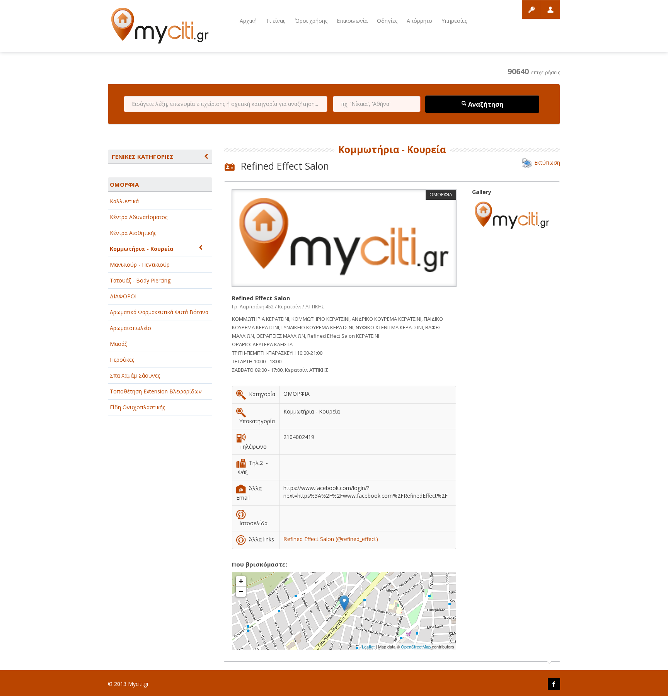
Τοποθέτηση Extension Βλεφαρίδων (156, 391)
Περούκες (122, 359)
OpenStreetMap (416, 646)
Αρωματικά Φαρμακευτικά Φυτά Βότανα (159, 312)
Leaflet (368, 646)
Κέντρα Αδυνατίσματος (138, 217)
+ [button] (241, 581)
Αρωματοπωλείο (130, 328)
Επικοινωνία (352, 20)
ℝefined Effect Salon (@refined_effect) (330, 539)
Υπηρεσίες (454, 20)
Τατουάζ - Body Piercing (140, 280)
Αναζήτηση (485, 104)
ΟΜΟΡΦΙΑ (124, 184)
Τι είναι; (276, 20)
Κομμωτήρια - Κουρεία (142, 248)
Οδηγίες (387, 20)
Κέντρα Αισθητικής (133, 233)
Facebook (554, 684)
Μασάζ (118, 343)
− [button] (241, 591)
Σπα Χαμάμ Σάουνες (135, 375)
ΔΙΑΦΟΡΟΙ (123, 296)
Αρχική (248, 20)
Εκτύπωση (547, 162)
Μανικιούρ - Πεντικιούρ (140, 264)
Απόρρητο (419, 20)
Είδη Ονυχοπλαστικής (137, 407)
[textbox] (225, 104)
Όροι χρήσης (311, 20)
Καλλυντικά (124, 201)
